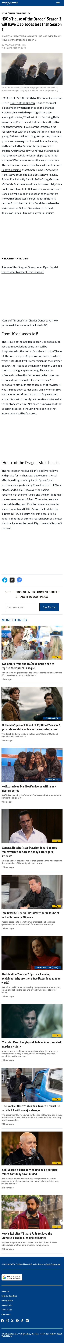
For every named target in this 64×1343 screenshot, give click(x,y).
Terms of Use (6, 1310)
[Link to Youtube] (17, 1320)
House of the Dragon (22, 102)
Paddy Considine (11, 169)
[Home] (9, 3)
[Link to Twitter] (12, 1320)
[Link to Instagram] (7, 1320)
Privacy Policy (7, 1301)
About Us (5, 1291)
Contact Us (5, 1314)
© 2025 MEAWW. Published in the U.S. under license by (23, 1264)
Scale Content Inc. (53, 1264)
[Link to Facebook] (2, 1320)
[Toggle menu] (59, 3)
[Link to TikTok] (22, 1321)
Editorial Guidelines (9, 1296)
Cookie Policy (6, 1305)
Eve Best (33, 174)
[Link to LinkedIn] (27, 1321)
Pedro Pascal (23, 122)
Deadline (54, 356)
